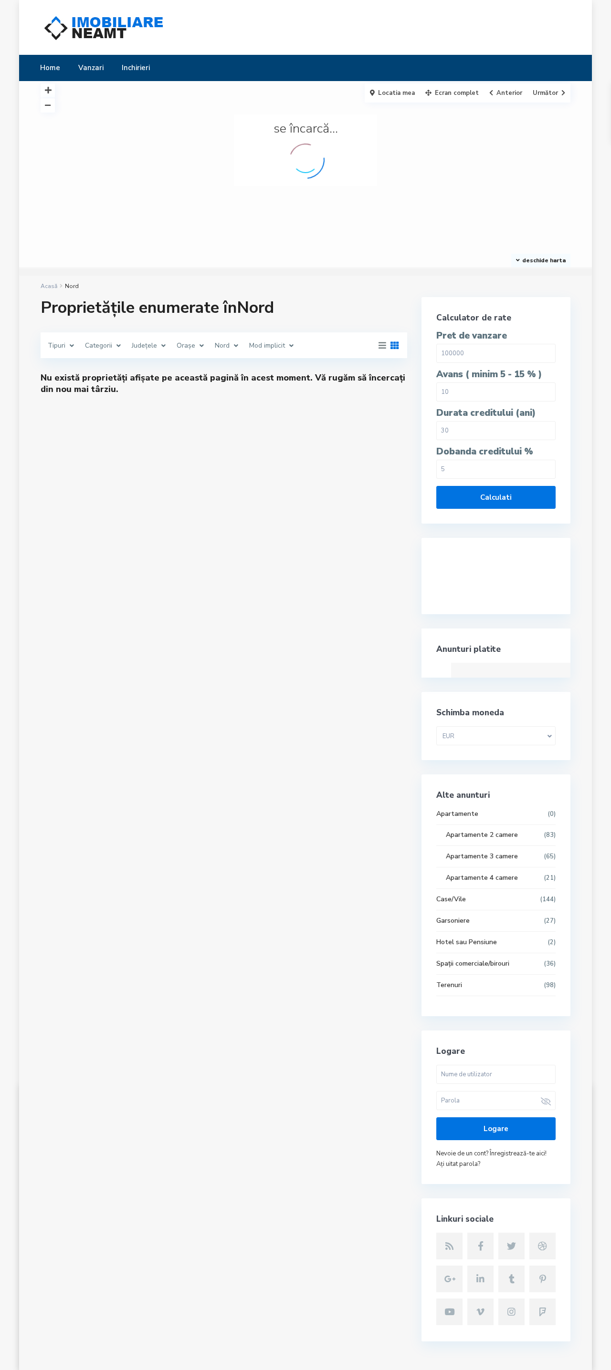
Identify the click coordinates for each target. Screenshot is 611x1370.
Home (50, 67)
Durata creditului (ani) (486, 413)
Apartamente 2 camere (482, 834)
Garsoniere (453, 920)
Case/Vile (451, 899)
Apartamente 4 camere (482, 877)
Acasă (49, 286)
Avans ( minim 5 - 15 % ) (489, 374)
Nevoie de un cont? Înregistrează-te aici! (491, 1153)
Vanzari (91, 67)
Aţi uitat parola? (458, 1164)
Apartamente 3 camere (482, 856)
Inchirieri (136, 67)
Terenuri (449, 984)
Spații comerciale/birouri (472, 963)
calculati (496, 497)
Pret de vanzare (471, 335)
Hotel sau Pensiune (466, 942)
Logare (496, 1128)
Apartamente (457, 813)
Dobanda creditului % (484, 451)
